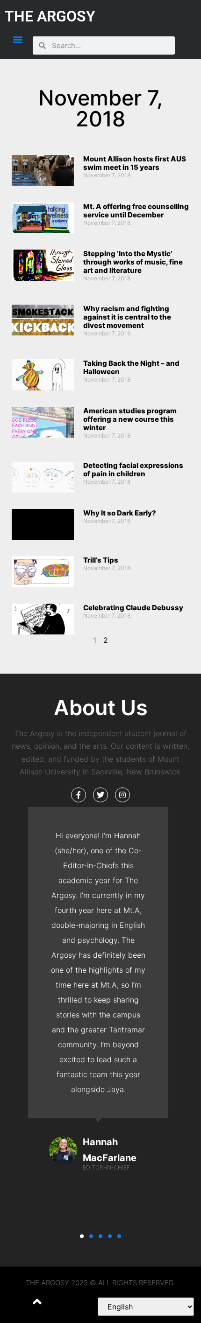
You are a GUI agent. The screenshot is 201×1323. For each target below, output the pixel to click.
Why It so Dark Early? (119, 512)
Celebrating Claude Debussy (133, 607)
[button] (17, 39)
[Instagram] (122, 794)
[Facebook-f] (78, 794)
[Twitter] (100, 794)
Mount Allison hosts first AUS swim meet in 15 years (134, 163)
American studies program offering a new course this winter (130, 419)
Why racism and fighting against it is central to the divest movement (127, 317)
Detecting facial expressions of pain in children (133, 469)
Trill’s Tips (100, 560)
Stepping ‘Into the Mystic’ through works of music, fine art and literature (133, 262)
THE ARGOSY (50, 16)
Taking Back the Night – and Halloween (131, 367)
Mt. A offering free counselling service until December (136, 210)
